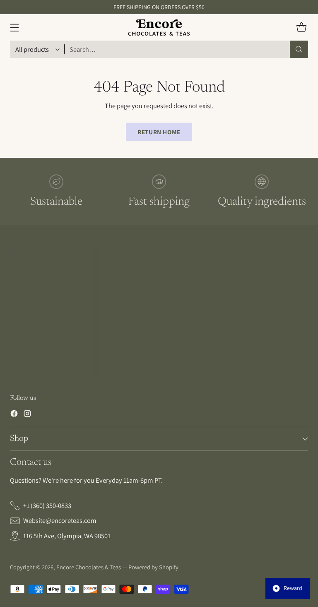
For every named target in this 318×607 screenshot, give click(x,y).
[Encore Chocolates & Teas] (159, 27)
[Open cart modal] (301, 27)
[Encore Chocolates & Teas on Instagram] (27, 415)
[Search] (299, 49)
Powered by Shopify (153, 567)
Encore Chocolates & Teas (88, 567)
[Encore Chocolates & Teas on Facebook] (14, 415)
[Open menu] (14, 27)
